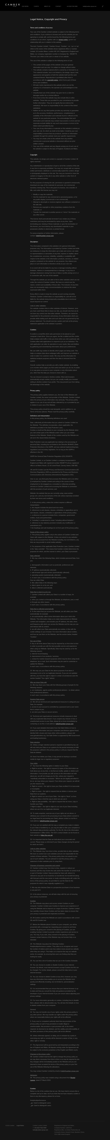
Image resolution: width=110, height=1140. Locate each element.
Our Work (25, 6)
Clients (36, 6)
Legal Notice (20, 1125)
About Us (47, 6)
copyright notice (52, 80)
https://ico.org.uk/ (47, 835)
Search (102, 6)
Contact (58, 6)
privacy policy (63, 39)
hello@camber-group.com (89, 6)
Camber (12, 4)
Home (14, 6)
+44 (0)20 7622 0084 (72, 6)
